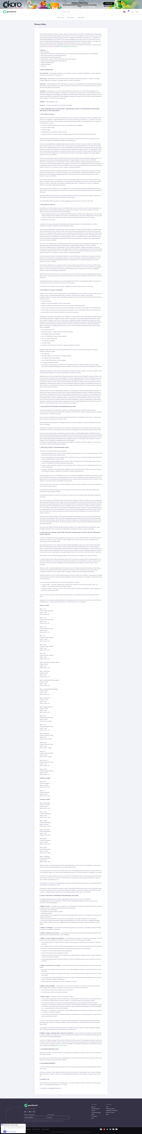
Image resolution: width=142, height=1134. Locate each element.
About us (93, 1107)
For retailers (94, 1116)
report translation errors (59, 1121)
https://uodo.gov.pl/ (62, 1045)
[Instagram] (32, 1112)
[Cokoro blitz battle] (35, 4)
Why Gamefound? (95, 1108)
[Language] (124, 12)
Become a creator (110, 1112)
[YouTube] (30, 1112)
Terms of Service (70, 17)
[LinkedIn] (34, 1112)
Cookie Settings (81, 17)
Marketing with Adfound (112, 1110)
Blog (107, 1114)
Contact (93, 1110)
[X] (27, 1112)
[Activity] (128, 12)
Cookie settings (12, 1131)
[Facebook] (25, 1112)
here (86, 119)
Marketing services (110, 1108)
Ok (4, 1131)
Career (93, 1114)
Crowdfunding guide (96, 1112)
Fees (107, 1107)
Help (92, 1118)
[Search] (62, 11)
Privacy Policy (60, 17)
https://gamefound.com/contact (69, 46)
